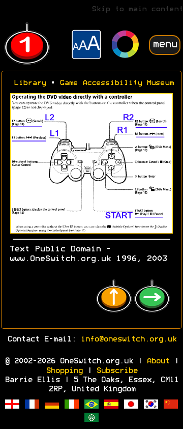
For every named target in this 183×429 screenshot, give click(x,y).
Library (30, 83)
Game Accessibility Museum (116, 83)
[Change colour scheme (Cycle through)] (125, 45)
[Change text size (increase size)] (86, 45)
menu (164, 44)
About (157, 361)
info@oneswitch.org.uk (128, 339)
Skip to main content (137, 9)
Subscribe (116, 371)
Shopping (64, 371)
